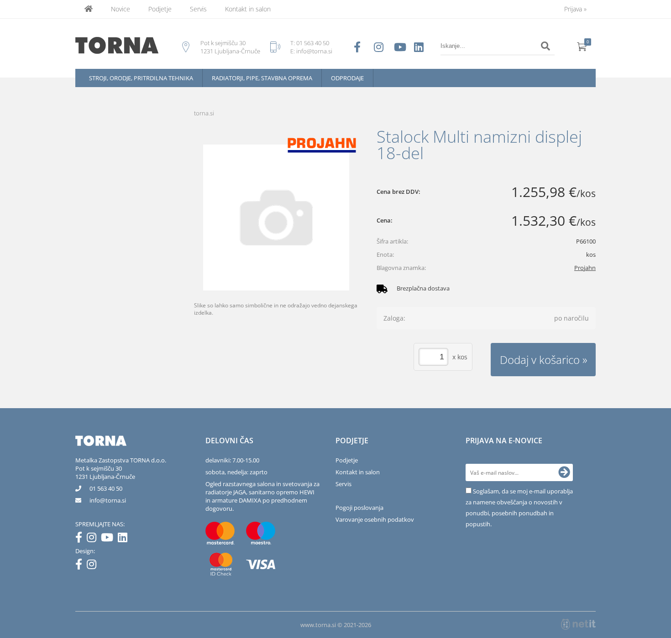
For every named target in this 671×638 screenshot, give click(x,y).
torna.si (204, 113)
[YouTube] (109, 539)
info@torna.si (314, 51)
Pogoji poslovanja (359, 507)
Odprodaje (347, 78)
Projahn (585, 268)
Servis (198, 9)
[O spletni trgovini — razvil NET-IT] (578, 624)
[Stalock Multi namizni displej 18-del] (276, 217)
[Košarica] (582, 46)
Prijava (575, 9)
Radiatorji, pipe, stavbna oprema (262, 78)
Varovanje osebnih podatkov (375, 519)
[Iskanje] (545, 46)
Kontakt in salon (248, 9)
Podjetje (160, 9)
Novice (120, 9)
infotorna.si (107, 500)
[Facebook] (81, 539)
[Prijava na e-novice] (564, 472)
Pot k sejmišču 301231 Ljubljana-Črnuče (105, 472)
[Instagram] (94, 539)
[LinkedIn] (125, 539)
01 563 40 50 (312, 43)
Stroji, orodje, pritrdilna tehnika (141, 78)
